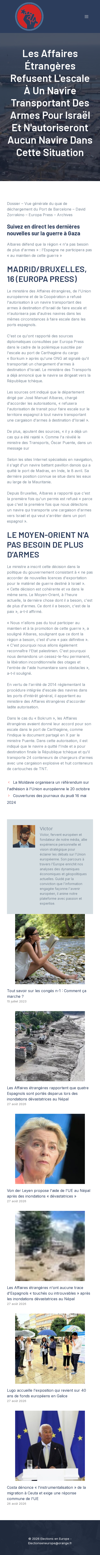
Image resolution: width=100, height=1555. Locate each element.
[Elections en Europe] (30, 16)
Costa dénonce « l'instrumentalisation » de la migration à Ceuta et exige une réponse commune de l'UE (46, 1493)
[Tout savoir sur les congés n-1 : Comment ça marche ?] (50, 981)
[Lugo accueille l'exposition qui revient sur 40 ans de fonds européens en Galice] (50, 1381)
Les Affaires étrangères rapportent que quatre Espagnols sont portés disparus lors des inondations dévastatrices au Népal (48, 1093)
